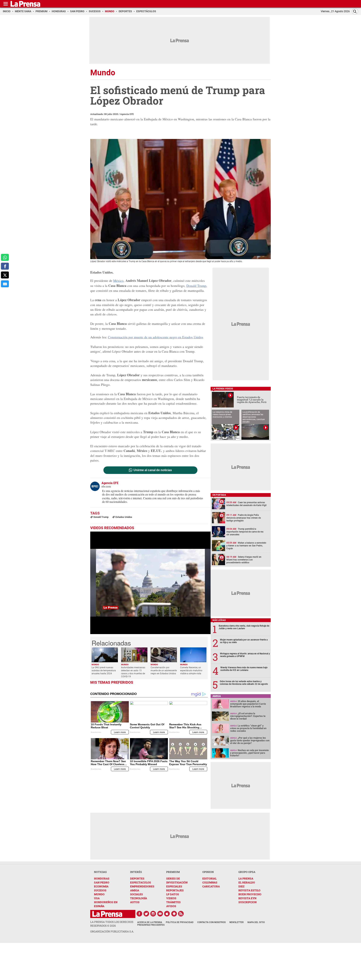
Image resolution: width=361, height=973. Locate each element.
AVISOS (171, 906)
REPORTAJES (175, 890)
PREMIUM (173, 872)
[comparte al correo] (5, 283)
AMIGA (134, 890)
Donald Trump (196, 285)
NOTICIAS (100, 872)
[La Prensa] (107, 914)
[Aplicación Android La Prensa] (174, 913)
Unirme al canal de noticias (152, 470)
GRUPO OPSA (246, 872)
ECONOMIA (101, 886)
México (118, 280)
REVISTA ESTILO (249, 890)
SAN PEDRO (101, 882)
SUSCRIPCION (247, 902)
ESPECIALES (174, 886)
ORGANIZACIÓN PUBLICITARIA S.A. (112, 931)
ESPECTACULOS (140, 882)
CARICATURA (211, 886)
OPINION (208, 872)
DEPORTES (137, 878)
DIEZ (241, 886)
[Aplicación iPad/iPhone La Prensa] (167, 913)
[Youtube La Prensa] (160, 913)
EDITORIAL (209, 878)
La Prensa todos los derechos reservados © (111, 923)
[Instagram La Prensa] (153, 913)
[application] (150, 583)
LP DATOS (172, 894)
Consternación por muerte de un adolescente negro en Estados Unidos (155, 337)
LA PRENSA (245, 878)
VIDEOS (171, 898)
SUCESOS (100, 890)
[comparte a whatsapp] (5, 257)
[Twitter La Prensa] (146, 913)
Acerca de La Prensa (149, 922)
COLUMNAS (209, 882)
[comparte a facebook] (5, 266)
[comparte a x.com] (5, 275)
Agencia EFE (127, 113)
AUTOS (135, 902)
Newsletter (236, 922)
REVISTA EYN (247, 898)
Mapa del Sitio (256, 922)
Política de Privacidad (179, 922)
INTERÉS (136, 872)
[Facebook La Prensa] (139, 913)
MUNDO (99, 894)
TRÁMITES (173, 902)
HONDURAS (101, 878)
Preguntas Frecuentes (151, 925)
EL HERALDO (246, 882)
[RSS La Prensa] (181, 913)
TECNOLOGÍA (138, 898)
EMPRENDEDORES (142, 886)
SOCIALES (136, 894)
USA (97, 898)
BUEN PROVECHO (249, 894)
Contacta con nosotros (211, 922)
